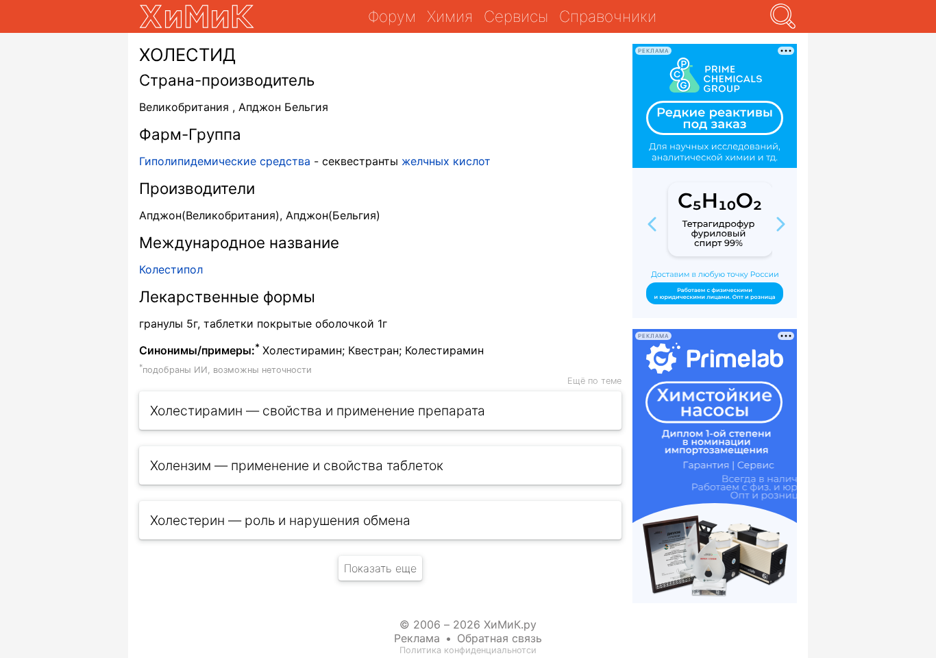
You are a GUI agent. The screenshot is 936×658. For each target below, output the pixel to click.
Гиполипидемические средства (224, 161)
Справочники (607, 16)
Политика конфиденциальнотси (468, 650)
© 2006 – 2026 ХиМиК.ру (468, 624)
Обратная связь (499, 638)
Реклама (417, 638)
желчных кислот (446, 161)
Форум (392, 16)
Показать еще (380, 568)
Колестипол (171, 269)
